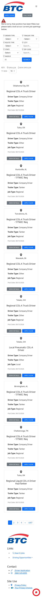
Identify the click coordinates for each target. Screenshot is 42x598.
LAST (30, 522)
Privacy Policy (20, 585)
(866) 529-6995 (20, 573)
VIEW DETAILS (14, 117)
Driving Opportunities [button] (22, 557)
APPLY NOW (9, 15)
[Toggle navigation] (36, 6)
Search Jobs (19, 553)
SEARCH (26, 59)
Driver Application (22, 570)
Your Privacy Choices (23, 588)
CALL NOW (27, 15)
